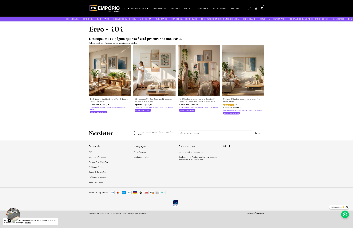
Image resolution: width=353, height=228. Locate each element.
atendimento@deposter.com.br (191, 152)
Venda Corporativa (141, 157)
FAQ (90, 152)
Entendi (28, 223)
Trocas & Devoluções (97, 172)
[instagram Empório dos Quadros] (224, 146)
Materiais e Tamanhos (97, 157)
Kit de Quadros (220, 8)
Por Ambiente (202, 8)
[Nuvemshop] (255, 213)
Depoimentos (237, 8)
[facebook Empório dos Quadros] (229, 146)
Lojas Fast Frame (96, 182)
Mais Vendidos (159, 8)
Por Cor (187, 8)
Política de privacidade (98, 177)
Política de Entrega (96, 167)
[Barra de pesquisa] (250, 8)
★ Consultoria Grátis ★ (137, 8)
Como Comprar (140, 152)
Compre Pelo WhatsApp (98, 162)
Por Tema (175, 8)
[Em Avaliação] (175, 204)
